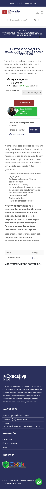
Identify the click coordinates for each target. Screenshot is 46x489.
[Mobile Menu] (4, 12)
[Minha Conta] (37, 12)
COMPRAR (24, 102)
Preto (35, 257)
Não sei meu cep (17, 134)
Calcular (34, 129)
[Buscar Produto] (35, 20)
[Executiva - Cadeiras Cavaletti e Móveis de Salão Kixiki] (14, 12)
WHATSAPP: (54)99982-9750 (23, 3)
